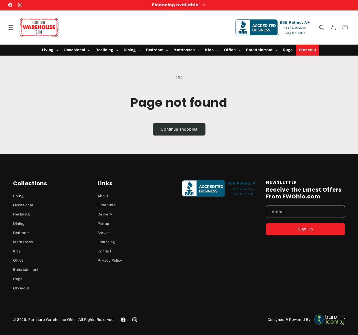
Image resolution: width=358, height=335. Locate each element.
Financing (106, 242)
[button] (11, 27)
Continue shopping (179, 129)
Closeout (21, 288)
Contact (104, 251)
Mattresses (23, 242)
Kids (17, 251)
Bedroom (21, 233)
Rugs (17, 279)
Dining (19, 224)
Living (18, 196)
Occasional (23, 205)
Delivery (104, 214)
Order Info (106, 205)
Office (18, 260)
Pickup (103, 224)
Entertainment (26, 270)
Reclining (21, 214)
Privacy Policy (109, 260)
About (102, 196)
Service (104, 233)
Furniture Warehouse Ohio (51, 320)
